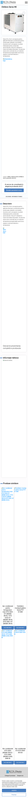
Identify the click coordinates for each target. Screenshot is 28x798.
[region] (14, 788)
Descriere (8, 196)
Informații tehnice (17, 196)
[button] (24, 13)
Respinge (14, 794)
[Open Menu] (26, 2)
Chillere (9, 176)
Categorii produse (10, 775)
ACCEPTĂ (14, 790)
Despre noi (20, 775)
